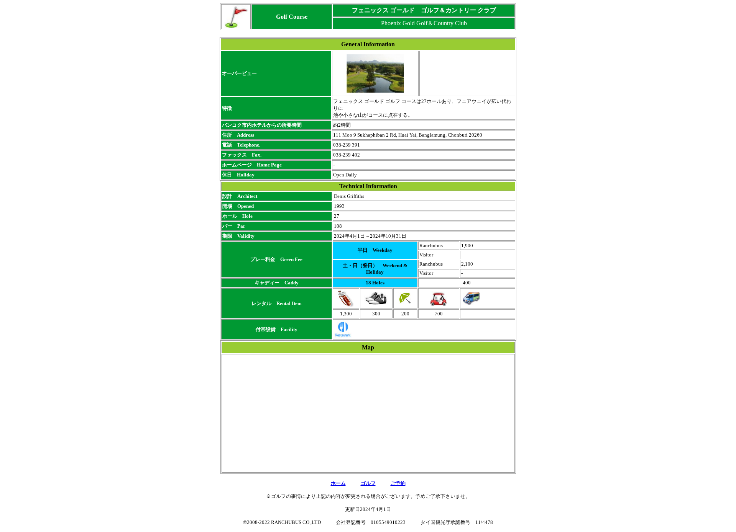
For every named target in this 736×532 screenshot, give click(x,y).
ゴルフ (368, 483)
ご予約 (398, 483)
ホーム (338, 483)
